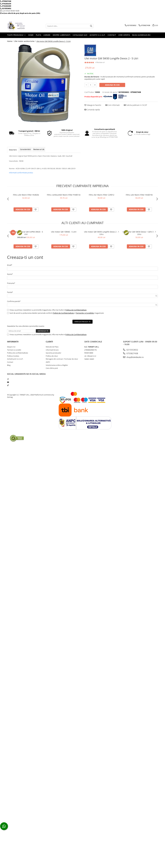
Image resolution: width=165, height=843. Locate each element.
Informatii (13, 341)
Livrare (46, 35)
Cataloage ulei (80, 35)
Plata (38, 35)
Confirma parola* (13, 301)
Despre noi (11, 347)
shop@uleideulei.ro (135, 357)
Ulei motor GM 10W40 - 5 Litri (63, 232)
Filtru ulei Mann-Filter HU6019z (139, 195)
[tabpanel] (44, 83)
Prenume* (11, 283)
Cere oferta (124, 35)
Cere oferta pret (52, 368)
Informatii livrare (52, 350)
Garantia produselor (53, 353)
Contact (112, 35)
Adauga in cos (112, 85)
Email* (9, 265)
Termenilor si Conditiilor (85, 313)
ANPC (48, 362)
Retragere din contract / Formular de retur (62, 359)
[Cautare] (91, 26)
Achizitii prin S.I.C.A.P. (15, 359)
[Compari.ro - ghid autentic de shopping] (17, 438)
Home (31, 35)
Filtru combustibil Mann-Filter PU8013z (64, 195)
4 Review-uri (100, 62)
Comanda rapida (93, 109)
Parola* (10, 292)
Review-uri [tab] (38, 149)
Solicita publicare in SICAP (136, 105)
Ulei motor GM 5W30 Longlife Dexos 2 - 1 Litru (101, 233)
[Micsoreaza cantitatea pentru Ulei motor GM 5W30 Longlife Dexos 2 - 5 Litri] (86, 85)
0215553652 (132, 349)
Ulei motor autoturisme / (25, 41)
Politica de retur (52, 356)
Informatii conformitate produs (21, 172)
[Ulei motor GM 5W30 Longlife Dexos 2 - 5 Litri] (44, 83)
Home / (10, 41)
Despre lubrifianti (61, 35)
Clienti (49, 341)
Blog (8, 365)
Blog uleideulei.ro (141, 35)
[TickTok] (8, 385)
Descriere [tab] (13, 150)
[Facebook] (8, 379)
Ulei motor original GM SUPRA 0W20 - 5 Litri (26, 233)
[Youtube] (8, 382)
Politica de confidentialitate (17, 353)
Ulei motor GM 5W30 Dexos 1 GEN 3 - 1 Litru (139, 233)
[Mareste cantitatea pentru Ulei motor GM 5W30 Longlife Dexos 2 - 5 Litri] (95, 85)
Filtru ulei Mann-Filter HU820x (26, 195)
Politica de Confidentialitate (75, 310)
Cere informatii (113, 105)
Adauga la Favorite (93, 105)
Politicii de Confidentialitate (63, 313)
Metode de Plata (52, 347)
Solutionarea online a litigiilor (57, 365)
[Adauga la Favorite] (36, 209)
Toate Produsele (15, 35)
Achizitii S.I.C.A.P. (97, 35)
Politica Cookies (13, 356)
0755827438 (132, 353)
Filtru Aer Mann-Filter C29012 (101, 195)
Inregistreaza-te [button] (82, 321)
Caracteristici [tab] (25, 149)
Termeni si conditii (14, 350)
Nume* (10, 274)
